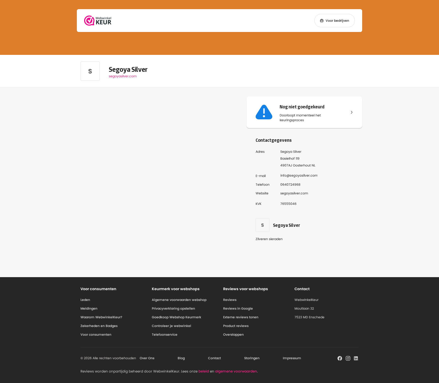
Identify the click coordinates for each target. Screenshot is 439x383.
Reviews (229, 299)
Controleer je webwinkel (171, 326)
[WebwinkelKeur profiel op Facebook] (339, 358)
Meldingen (88, 308)
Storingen (252, 358)
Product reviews (236, 326)
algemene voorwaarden (236, 371)
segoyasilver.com (123, 76)
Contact (214, 358)
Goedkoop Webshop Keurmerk (176, 317)
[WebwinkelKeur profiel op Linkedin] (356, 358)
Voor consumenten (95, 334)
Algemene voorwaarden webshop (179, 299)
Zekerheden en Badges (99, 326)
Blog (181, 358)
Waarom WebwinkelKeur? (101, 317)
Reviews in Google (238, 308)
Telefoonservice (164, 334)
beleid (203, 371)
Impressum (292, 358)
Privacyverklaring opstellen (173, 308)
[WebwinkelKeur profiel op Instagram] (348, 358)
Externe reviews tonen (240, 317)
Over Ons (147, 358)
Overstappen (233, 334)
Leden (85, 299)
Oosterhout (302, 165)
